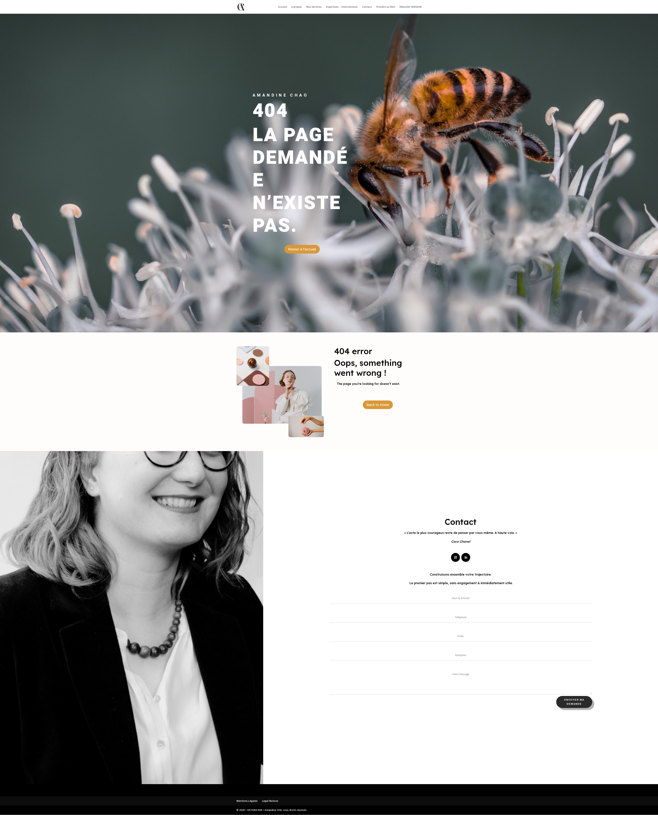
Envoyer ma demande (574, 701)
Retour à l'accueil (302, 249)
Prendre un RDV (385, 7)
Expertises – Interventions (342, 7)
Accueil (282, 7)
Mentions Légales (247, 801)
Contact (367, 7)
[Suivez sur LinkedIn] (465, 557)
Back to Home (378, 405)
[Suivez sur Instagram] (455, 557)
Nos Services (314, 7)
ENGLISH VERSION (411, 7)
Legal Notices (270, 801)
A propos (296, 7)
